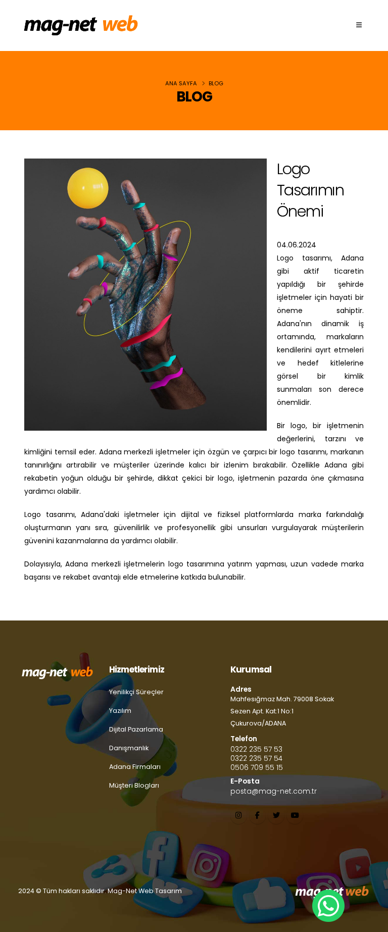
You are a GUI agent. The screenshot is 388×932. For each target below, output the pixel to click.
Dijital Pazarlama (136, 729)
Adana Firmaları (135, 766)
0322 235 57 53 (256, 749)
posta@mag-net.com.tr (273, 791)
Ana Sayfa (181, 83)
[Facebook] (257, 815)
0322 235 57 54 (256, 758)
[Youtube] (294, 815)
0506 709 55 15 (256, 767)
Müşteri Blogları (134, 785)
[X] (276, 815)
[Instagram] (238, 815)
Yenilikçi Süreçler (136, 692)
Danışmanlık (129, 748)
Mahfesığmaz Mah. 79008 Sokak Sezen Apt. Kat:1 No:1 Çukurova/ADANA (282, 711)
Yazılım (120, 710)
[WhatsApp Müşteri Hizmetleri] (327, 906)
